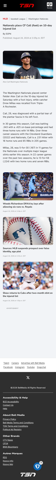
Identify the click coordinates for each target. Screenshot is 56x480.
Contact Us (8, 405)
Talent (6, 363)
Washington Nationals (38, 19)
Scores (49, 8)
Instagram (20, 367)
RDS (5, 457)
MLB (5, 18)
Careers (15, 363)
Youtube (31, 367)
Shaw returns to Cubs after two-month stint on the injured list (28, 294)
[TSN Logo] (27, 5)
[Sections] (5, 5)
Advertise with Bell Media (33, 363)
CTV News (8, 440)
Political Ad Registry (12, 429)
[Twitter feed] (28, 377)
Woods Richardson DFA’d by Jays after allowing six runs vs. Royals (23, 205)
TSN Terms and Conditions (15, 426)
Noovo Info (8, 461)
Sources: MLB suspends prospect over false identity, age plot (26, 250)
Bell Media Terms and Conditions (18, 422)
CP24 (5, 443)
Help (5, 408)
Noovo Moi (8, 464)
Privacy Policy (9, 419)
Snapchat (41, 367)
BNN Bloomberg (10, 447)
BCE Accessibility (11, 401)
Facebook (8, 367)
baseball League (18, 19)
